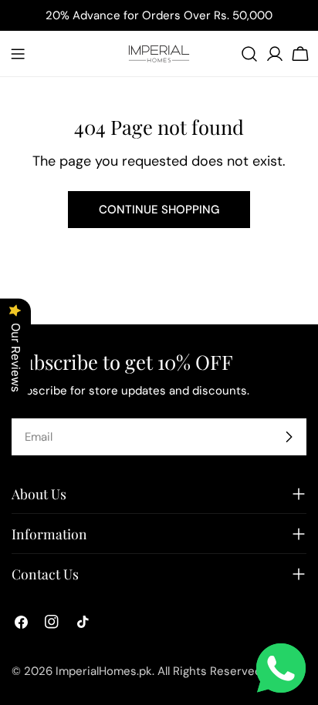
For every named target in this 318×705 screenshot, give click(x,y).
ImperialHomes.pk (104, 671)
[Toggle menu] (17, 54)
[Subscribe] (288, 437)
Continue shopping (159, 209)
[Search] (249, 54)
